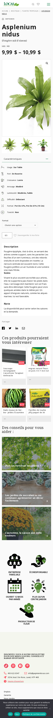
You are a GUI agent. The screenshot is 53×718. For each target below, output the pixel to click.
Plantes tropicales (30, 11)
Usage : (10, 167)
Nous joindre (9, 698)
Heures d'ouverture (16, 681)
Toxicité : (11, 212)
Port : (9, 174)
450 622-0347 (13, 673)
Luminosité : (12, 193)
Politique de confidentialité (34, 714)
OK (10, 714)
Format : (10, 206)
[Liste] (38, 4)
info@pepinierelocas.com (38, 673)
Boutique (15, 11)
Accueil (5, 11)
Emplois (7, 691)
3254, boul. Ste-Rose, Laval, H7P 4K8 (23, 677)
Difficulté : (11, 199)
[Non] (49, 708)
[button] (47, 63)
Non (17, 714)
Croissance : (12, 180)
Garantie (7, 695)
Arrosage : (11, 186)
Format (5, 220)
